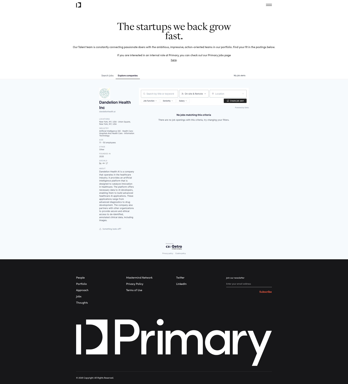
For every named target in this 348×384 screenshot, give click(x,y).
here (174, 60)
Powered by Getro (242, 108)
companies (128, 75)
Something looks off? (111, 229)
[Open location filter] (243, 94)
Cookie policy (180, 253)
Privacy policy (167, 253)
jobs (107, 75)
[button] (150, 101)
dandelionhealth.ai (107, 111)
